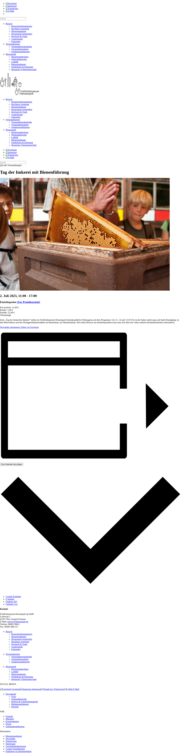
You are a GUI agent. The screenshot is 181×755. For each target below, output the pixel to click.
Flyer (13, 696)
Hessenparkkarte (18, 31)
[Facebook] (11, 3)
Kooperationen (12, 721)
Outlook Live (12, 604)
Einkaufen (16, 41)
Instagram (36, 689)
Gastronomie (17, 39)
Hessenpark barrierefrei (21, 34)
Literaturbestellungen (15, 726)
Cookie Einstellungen (15, 749)
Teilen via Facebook (29, 327)
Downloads (11, 694)
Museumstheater (18, 64)
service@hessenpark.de (17, 621)
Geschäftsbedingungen (16, 746)
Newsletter (10, 738)
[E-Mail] (10, 11)
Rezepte (15, 707)
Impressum (10, 744)
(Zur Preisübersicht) (28, 302)
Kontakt (9, 716)
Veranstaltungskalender (21, 46)
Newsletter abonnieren (10, 327)
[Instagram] (11, 6)
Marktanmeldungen (20, 704)
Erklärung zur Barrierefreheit (18, 751)
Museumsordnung (14, 736)
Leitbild (14, 62)
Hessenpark (11, 54)
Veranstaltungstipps (20, 49)
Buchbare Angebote (20, 29)
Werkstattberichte (19, 59)
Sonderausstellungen (20, 51)
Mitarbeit (10, 719)
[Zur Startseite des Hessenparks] (90, 84)
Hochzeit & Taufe (19, 36)
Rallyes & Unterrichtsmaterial (24, 701)
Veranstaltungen (13, 44)
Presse (8, 724)
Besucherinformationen (21, 26)
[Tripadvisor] (12, 8)
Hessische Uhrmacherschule (23, 69)
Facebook (15, 689)
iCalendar (10, 599)
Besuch (9, 23)
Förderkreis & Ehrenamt (22, 67)
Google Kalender (13, 596)
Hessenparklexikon (19, 57)
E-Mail (75, 689)
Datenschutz (11, 741)
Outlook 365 (11, 601)
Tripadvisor (58, 689)
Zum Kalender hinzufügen (11, 464)
